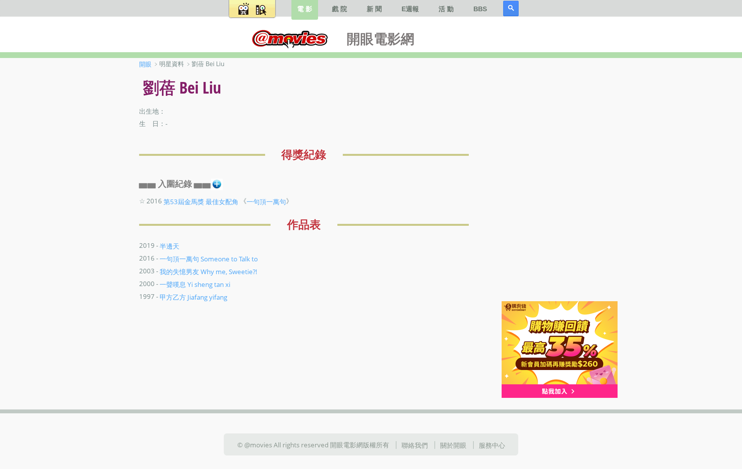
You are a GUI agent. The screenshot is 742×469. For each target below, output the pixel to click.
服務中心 (492, 445)
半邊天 (169, 246)
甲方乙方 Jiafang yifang (193, 297)
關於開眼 (453, 445)
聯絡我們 (415, 445)
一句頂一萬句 (266, 201)
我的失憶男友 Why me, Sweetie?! (208, 271)
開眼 (145, 64)
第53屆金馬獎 (183, 201)
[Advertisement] (552, 181)
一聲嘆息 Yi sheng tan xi (195, 284)
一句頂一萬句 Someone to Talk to (209, 258)
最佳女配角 (222, 201)
